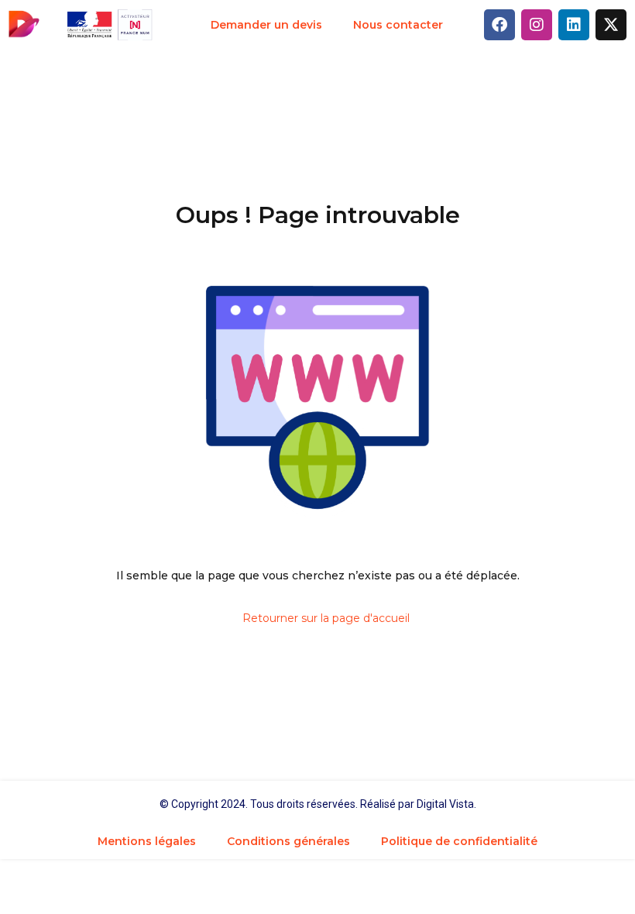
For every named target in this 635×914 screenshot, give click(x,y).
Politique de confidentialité (459, 841)
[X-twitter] (611, 24)
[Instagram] (536, 24)
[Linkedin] (573, 24)
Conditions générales (288, 841)
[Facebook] (499, 24)
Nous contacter (398, 25)
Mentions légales (147, 841)
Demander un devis (266, 25)
